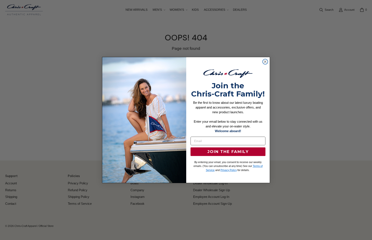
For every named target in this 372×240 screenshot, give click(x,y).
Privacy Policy (228, 170)
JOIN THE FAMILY (228, 151)
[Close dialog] (265, 61)
